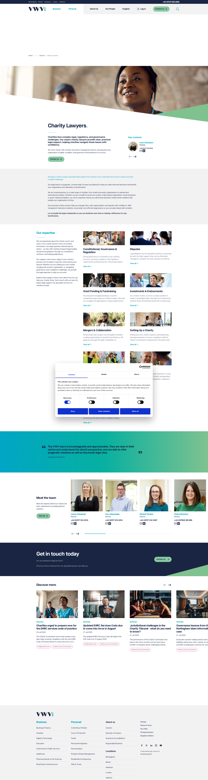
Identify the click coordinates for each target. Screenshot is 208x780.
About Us (94, 9)
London (55, 2)
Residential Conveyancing (81, 759)
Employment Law (44, 646)
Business (57, 9)
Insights (126, 9)
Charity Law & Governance (62, 646)
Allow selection (104, 411)
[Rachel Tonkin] (156, 495)
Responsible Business (114, 744)
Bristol (40, 2)
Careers (109, 728)
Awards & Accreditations (115, 738)
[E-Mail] (141, 150)
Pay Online (144, 729)
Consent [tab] (71, 374)
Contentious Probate (79, 728)
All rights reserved (146, 754)
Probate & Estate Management (83, 754)
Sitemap (143, 722)
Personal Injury (76, 749)
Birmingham (33, 2)
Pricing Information (146, 732)
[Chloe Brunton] (190, 495)
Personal (72, 9)
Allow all (135, 411)
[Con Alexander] (121, 495)
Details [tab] (104, 374)
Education (40, 744)
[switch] (92, 402)
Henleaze (47, 2)
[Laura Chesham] (133, 146)
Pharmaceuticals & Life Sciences (49, 759)
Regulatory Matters (147, 736)
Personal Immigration (79, 744)
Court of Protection (78, 733)
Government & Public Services (48, 749)
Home (31, 55)
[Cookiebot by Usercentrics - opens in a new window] (140, 367)
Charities (39, 733)
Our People (110, 9)
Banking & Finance (43, 728)
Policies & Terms (146, 725)
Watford (62, 2)
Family (73, 738)
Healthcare (40, 754)
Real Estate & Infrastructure (47, 764)
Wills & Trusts (76, 764)
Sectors (42, 55)
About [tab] (136, 374)
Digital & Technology (44, 738)
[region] (104, 623)
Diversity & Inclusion (113, 733)
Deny (73, 411)
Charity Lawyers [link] (52, 55)
